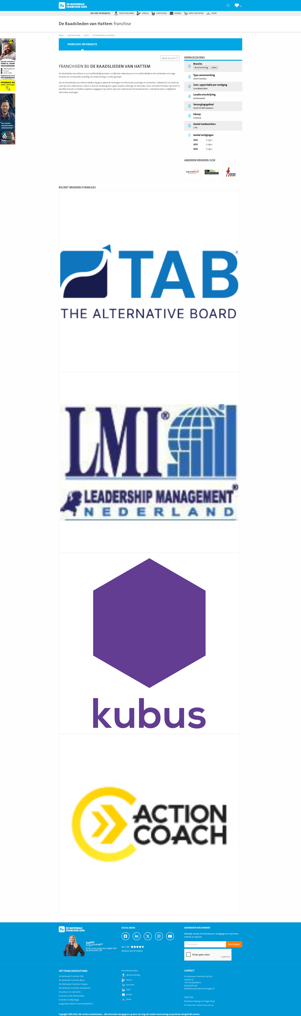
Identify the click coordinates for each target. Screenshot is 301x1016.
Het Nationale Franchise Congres (73, 984)
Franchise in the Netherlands (71, 996)
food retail (161, 13)
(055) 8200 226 (190, 986)
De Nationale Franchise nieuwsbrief (74, 988)
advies (214, 68)
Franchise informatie (82, 44)
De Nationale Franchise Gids (73, 5)
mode (214, 13)
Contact (189, 970)
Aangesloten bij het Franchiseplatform (76, 1004)
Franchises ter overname (70, 992)
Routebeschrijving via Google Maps (199, 1001)
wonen (178, 13)
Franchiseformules (129, 971)
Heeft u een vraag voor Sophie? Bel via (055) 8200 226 (101, 949)
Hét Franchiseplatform (73, 971)
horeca (145, 13)
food (128, 990)
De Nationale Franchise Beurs (72, 980)
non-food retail (196, 13)
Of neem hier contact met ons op (198, 1005)
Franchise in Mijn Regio (69, 1000)
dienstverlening (126, 13)
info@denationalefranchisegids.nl (199, 989)
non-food (130, 985)
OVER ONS (188, 997)
